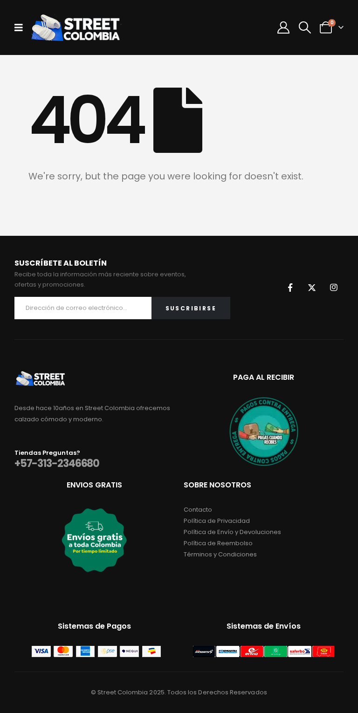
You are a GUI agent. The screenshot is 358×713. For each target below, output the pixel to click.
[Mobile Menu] (21, 27)
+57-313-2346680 (57, 463)
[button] (304, 27)
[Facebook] (290, 287)
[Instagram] (333, 287)
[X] (312, 287)
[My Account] (283, 27)
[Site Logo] (75, 27)
